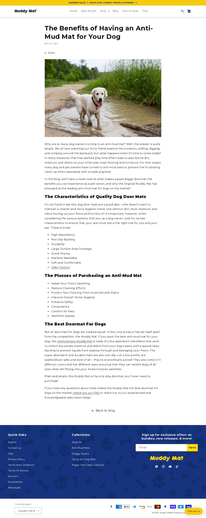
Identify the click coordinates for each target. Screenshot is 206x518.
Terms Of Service (18, 470)
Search (12, 442)
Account (13, 476)
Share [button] (51, 52)
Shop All (77, 442)
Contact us (14, 447)
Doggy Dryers (80, 453)
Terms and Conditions (21, 465)
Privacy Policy (16, 459)
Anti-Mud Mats (81, 447)
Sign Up (192, 447)
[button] (104, 11)
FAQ (10, 453)
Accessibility (15, 481)
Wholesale (14, 487)
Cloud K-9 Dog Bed (83, 459)
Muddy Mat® (166, 513)
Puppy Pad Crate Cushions (88, 465)
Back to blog (105, 410)
